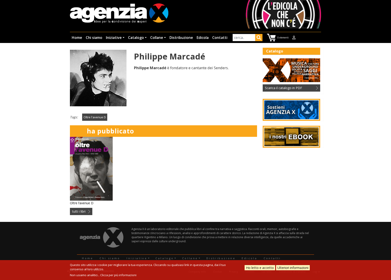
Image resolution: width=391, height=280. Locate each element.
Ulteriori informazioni (292, 268)
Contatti (219, 37)
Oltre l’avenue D (81, 203)
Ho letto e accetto (260, 268)
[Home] (119, 13)
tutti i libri (79, 211)
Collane (156, 37)
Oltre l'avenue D (94, 117)
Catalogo (136, 37)
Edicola (203, 37)
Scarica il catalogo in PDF (283, 88)
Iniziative (114, 37)
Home (77, 37)
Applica (258, 38)
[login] (294, 37)
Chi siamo (94, 37)
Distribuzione (181, 37)
